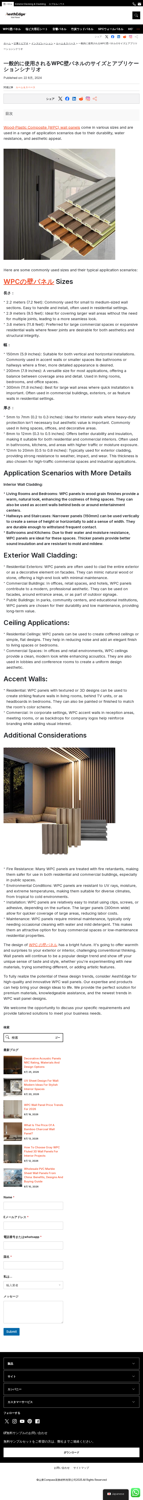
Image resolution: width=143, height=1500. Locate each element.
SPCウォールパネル (110, 29)
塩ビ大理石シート (37, 29)
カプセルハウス (56, 4)
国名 (8, 1257)
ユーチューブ (22, 1421)
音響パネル (59, 29)
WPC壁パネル (12, 29)
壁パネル (7, 4)
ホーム (7, 43)
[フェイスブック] (67, 99)
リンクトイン (119, 37)
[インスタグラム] (88, 99)
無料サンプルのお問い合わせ (26, 1433)
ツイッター (107, 37)
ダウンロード (71, 1452)
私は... (8, 1276)
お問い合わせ (62, 1467)
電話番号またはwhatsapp (23, 1237)
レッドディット (125, 37)
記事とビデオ (21, 43)
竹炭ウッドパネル (82, 29)
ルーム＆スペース (65, 43)
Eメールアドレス (16, 1217)
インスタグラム (131, 37)
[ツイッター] (60, 99)
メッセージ (11, 1296)
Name (9, 1197)
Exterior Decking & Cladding (30, 4)
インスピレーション (42, 43)
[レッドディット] (74, 99)
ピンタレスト (29, 1421)
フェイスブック (113, 37)
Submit (11, 1332)
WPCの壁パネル (29, 281)
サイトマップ (81, 1467)
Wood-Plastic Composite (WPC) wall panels (42, 127)
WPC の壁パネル (43, 945)
